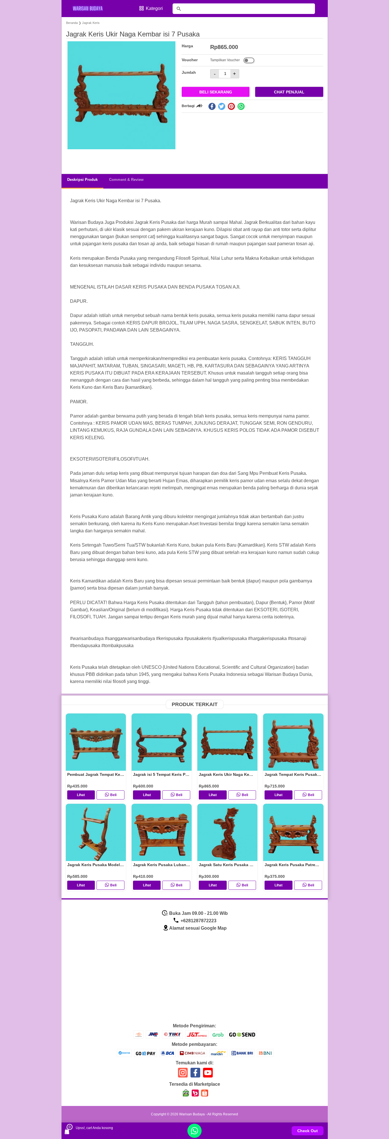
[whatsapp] (241, 106)
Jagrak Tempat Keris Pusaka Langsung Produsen (313, 774)
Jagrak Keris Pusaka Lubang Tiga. (166, 864)
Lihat (81, 795)
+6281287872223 (197, 920)
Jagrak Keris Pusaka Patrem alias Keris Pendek (310, 864)
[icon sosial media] (183, 1074)
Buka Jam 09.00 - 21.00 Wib (198, 913)
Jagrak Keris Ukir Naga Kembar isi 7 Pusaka (241, 774)
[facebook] (212, 106)
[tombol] (179, 9)
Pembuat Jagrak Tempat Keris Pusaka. (104, 774)
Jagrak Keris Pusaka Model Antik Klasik (105, 864)
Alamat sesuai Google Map (198, 928)
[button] (76, 159)
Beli (113, 795)
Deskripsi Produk (82, 179)
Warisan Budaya (192, 1114)
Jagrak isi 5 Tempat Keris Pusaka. (165, 774)
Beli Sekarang (215, 92)
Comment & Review (126, 179)
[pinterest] (231, 106)
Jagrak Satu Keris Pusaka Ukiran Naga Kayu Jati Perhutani (255, 864)
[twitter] (221, 106)
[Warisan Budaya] (91, 8)
